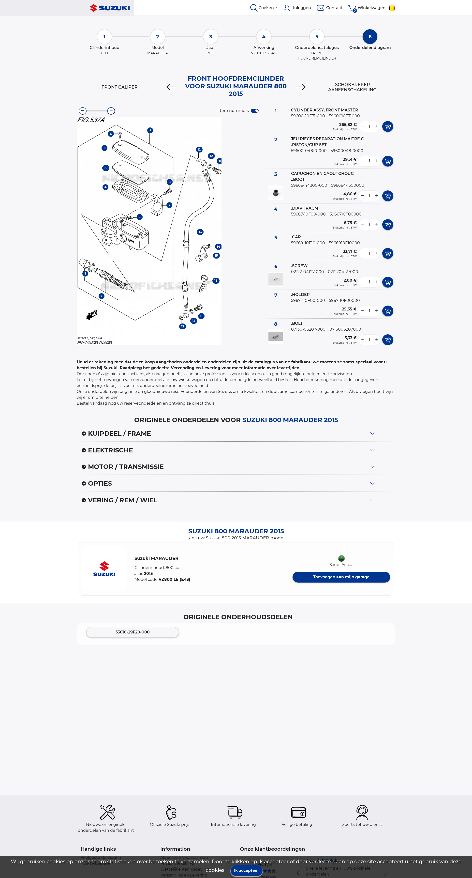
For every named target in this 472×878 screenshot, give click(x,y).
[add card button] (387, 126)
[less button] (362, 126)
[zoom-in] (111, 111)
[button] (104, 568)
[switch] (255, 111)
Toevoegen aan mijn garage (341, 577)
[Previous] (171, 87)
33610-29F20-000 (133, 632)
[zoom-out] (83, 111)
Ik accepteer (246, 870)
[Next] (301, 87)
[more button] (376, 126)
